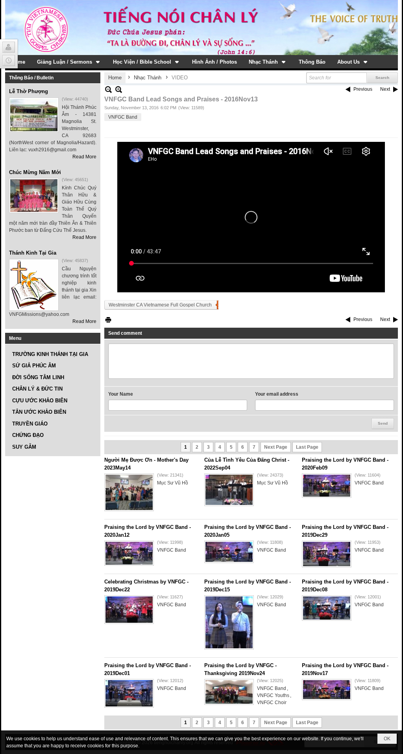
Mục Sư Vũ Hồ (172, 483)
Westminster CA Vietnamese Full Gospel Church (160, 305)
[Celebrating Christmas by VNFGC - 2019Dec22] (129, 609)
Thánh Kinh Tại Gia (32, 253)
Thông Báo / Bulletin (31, 78)
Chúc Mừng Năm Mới (35, 172)
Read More (84, 157)
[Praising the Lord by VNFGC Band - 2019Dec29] (326, 554)
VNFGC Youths (273, 695)
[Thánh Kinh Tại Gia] (33, 285)
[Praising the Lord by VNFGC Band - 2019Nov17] (326, 689)
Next (385, 89)
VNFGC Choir (272, 702)
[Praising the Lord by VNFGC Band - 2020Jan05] (229, 552)
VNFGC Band (122, 117)
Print (108, 320)
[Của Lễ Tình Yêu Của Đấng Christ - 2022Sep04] (229, 490)
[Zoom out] (119, 89)
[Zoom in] (108, 89)
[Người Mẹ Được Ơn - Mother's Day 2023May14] (129, 492)
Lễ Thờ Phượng (28, 91)
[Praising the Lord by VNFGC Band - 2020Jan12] (129, 553)
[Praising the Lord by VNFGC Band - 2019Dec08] (326, 608)
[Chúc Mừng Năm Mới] (33, 195)
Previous (362, 89)
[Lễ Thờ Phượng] (33, 115)
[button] (69, 61)
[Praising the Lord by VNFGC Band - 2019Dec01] (129, 693)
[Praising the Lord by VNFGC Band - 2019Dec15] (229, 622)
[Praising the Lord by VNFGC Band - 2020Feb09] (326, 486)
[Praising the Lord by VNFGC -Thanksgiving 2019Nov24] (229, 692)
